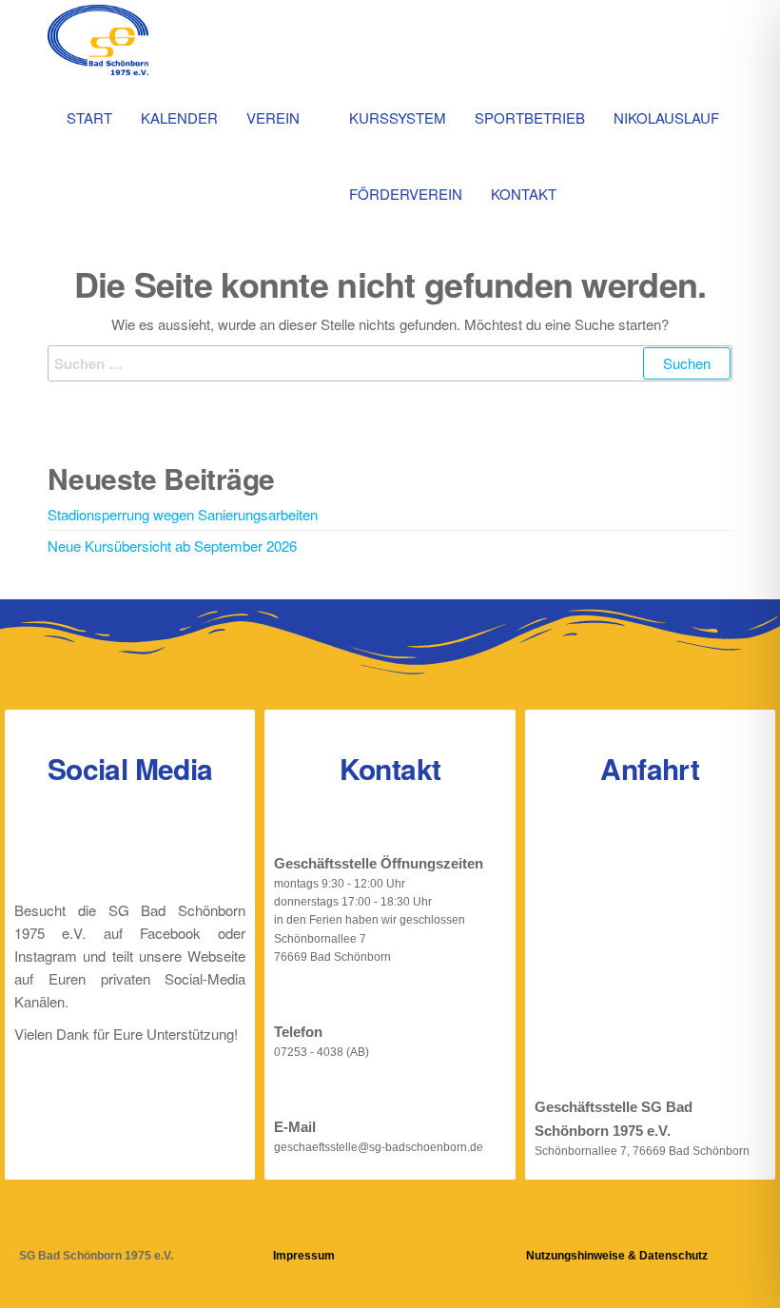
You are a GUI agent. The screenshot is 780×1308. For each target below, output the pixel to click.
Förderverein (405, 194)
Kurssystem (397, 117)
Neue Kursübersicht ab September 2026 (172, 546)
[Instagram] (161, 850)
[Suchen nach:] (390, 363)
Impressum (304, 1255)
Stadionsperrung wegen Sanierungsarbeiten (183, 514)
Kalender (179, 117)
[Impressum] (285, 1225)
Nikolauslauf (666, 117)
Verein (273, 117)
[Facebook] (100, 850)
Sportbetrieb (530, 117)
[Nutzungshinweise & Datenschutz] (538, 1225)
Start (89, 117)
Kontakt (523, 194)
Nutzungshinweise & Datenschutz (617, 1255)
